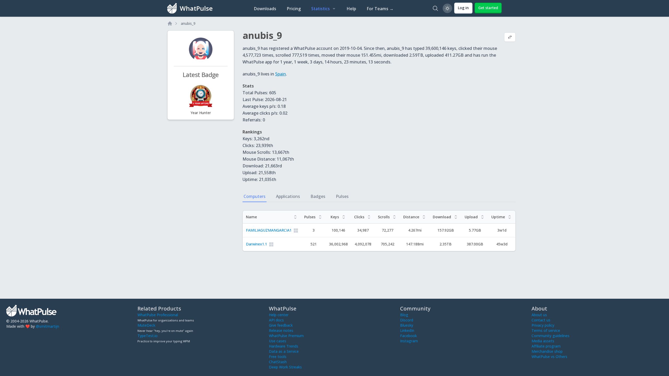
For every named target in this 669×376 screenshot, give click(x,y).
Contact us (541, 320)
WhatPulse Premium (286, 335)
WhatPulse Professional (157, 314)
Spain (280, 74)
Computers (255, 196)
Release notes (281, 330)
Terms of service (546, 330)
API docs (276, 320)
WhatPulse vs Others (549, 356)
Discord (406, 320)
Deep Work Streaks (285, 367)
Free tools (277, 356)
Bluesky (406, 325)
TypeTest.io (147, 335)
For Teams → (380, 8)
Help (351, 8)
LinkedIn (407, 330)
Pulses (342, 196)
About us (539, 314)
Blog (404, 314)
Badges (317, 196)
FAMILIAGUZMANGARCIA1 (269, 230)
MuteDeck (146, 325)
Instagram (409, 340)
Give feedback (281, 325)
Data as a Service (284, 351)
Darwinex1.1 (256, 244)
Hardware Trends (283, 346)
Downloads (265, 8)
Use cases (277, 340)
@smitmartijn (47, 326)
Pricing (294, 8)
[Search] (435, 8)
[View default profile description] (510, 37)
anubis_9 (188, 23)
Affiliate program (546, 346)
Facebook (408, 335)
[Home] (169, 23)
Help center (279, 314)
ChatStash (278, 361)
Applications (288, 196)
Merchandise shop (547, 351)
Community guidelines (550, 335)
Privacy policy (543, 325)
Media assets (543, 340)
